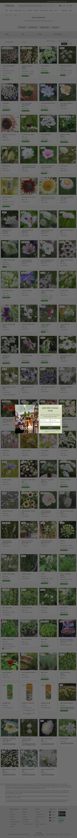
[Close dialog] (60, 406)
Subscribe (50, 427)
